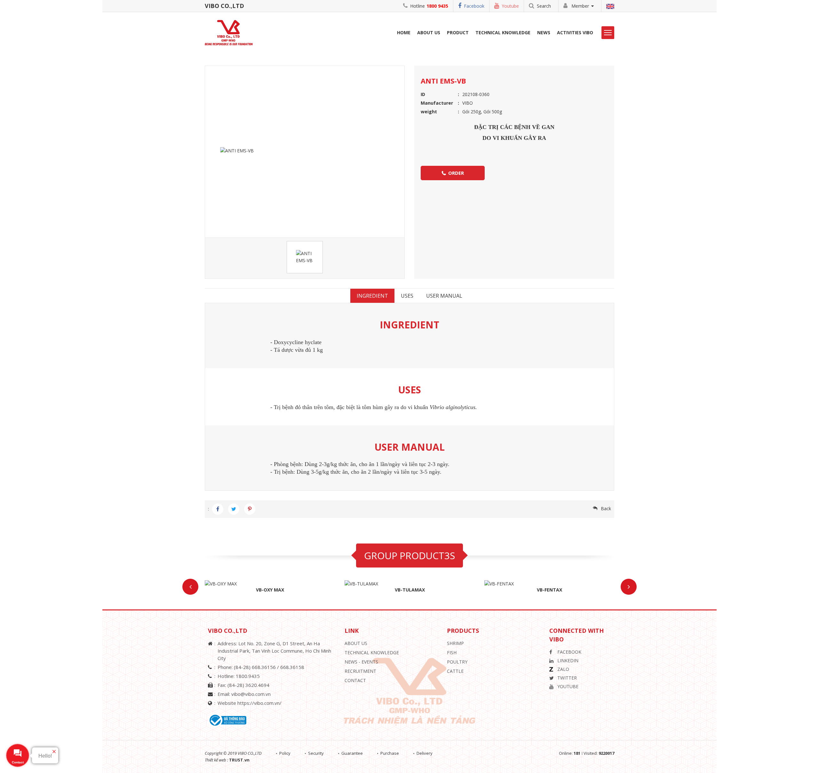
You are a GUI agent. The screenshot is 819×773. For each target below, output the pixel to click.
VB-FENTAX (549, 590)
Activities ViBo (575, 32)
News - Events (361, 662)
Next (629, 587)
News (543, 32)
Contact (355, 680)
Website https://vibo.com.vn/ (250, 703)
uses (407, 295)
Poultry (457, 662)
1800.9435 (248, 676)
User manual (444, 295)
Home (403, 32)
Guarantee (352, 753)
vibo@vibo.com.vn (251, 694)
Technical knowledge (372, 652)
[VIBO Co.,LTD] (231, 32)
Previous (190, 587)
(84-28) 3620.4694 (248, 685)
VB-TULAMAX (410, 590)
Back (606, 508)
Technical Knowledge (502, 32)
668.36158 (292, 667)
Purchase (389, 753)
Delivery (425, 753)
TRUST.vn (239, 760)
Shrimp (455, 643)
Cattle (455, 671)
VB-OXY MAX (270, 590)
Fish (452, 652)
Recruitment (360, 671)
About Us (356, 643)
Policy (284, 753)
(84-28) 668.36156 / (257, 667)
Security (316, 753)
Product (458, 32)
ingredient (372, 295)
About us (428, 32)
